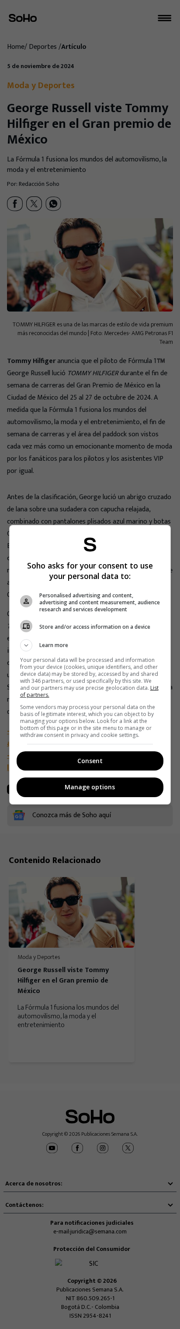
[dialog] (90, 665)
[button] (90, 645)
